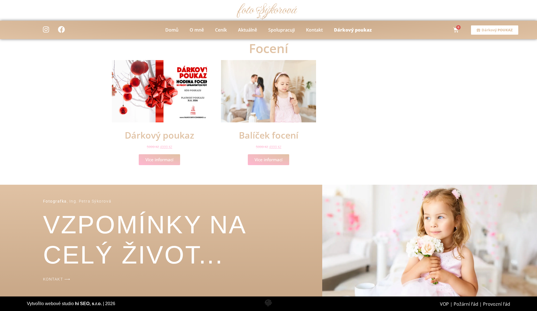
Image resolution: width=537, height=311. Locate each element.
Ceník (221, 30)
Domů (171, 30)
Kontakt (314, 30)
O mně (197, 30)
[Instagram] (46, 29)
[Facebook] (62, 29)
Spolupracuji (281, 30)
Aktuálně (247, 30)
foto (266, 10)
